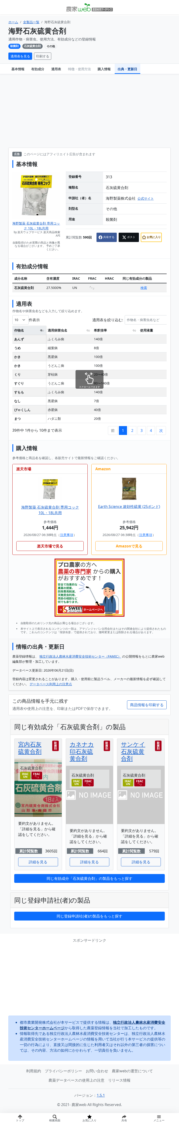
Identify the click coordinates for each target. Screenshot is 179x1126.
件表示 (34, 319)
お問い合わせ (97, 1070)
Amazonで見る (129, 546)
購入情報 (104, 69)
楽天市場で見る (50, 546)
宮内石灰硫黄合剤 (29, 747)
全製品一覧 (31, 22)
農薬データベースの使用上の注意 (76, 1080)
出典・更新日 (127, 69)
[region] (89, 376)
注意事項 (66, 535)
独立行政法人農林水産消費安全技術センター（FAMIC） (80, 656)
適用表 (56, 69)
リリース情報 (119, 1080)
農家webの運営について (132, 1070)
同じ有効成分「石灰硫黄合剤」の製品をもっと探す (89, 878)
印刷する (42, 56)
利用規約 (33, 1070)
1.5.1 (101, 1095)
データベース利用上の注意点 (51, 684)
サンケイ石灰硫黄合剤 (133, 751)
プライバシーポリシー (63, 1070)
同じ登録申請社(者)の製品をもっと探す (89, 916)
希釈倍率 (100, 330)
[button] (124, 1119)
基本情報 (17, 69)
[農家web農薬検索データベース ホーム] (89, 7)
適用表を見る (20, 56)
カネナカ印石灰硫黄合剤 (82, 751)
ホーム (13, 22)
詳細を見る (38, 861)
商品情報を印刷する (147, 704)
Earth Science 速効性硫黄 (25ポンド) (129, 506)
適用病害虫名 (57, 330)
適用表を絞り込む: (107, 319)
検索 (144, 287)
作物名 (19, 330)
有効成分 (37, 69)
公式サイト (146, 198)
